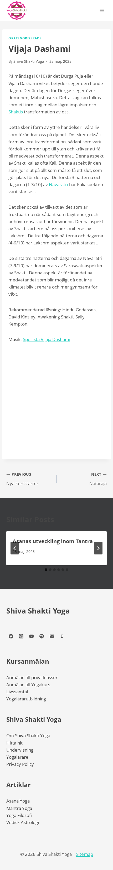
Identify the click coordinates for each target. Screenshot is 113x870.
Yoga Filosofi (19, 815)
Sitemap (84, 854)
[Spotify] (41, 636)
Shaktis (15, 112)
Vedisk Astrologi (22, 822)
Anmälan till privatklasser (32, 677)
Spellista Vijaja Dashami (46, 339)
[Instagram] (21, 636)
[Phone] (62, 636)
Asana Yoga (18, 801)
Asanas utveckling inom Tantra (53, 541)
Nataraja (98, 479)
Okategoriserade (25, 38)
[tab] (46, 569)
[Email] (51, 636)
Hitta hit (14, 743)
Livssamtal (17, 692)
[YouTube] (31, 636)
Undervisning (19, 750)
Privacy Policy (20, 764)
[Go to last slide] (15, 548)
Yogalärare (17, 757)
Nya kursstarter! (23, 479)
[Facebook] (10, 636)
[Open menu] (102, 10)
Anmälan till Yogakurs (28, 685)
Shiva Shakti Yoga (38, 611)
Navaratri (58, 184)
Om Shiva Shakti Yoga (28, 735)
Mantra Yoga (19, 808)
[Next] (98, 548)
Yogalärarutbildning (26, 699)
